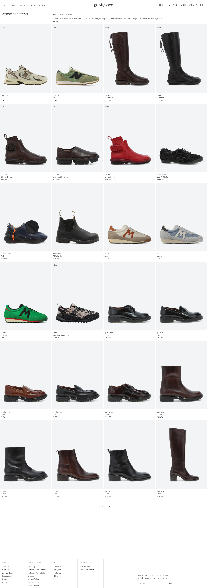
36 (106, 98)
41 (173, 98)
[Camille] (25, 454)
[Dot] (25, 217)
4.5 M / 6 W (15, 98)
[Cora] (129, 296)
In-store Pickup (33, 579)
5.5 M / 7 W (34, 98)
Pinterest (57, 573)
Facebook (57, 567)
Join (170, 583)
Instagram (57, 570)
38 (112, 98)
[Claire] (129, 375)
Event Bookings (33, 585)
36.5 (57, 494)
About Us (5, 567)
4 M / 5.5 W (5, 98)
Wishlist (193, 5)
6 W (54, 335)
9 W (82, 335)
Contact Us (6, 570)
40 (118, 98)
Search (162, 5)
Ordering (31, 567)
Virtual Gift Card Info (87, 570)
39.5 (79, 494)
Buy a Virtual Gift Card (88, 567)
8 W (73, 335)
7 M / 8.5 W (15, 100)
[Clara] (77, 454)
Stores (4, 579)
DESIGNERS (43, 5)
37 (109, 98)
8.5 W (78, 335)
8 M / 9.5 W (34, 100)
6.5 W (59, 335)
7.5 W (69, 335)
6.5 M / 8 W (5, 100)
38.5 (72, 494)
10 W (93, 335)
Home (54, 15)
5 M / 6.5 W (24, 98)
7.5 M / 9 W (25, 100)
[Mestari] (129, 217)
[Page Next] (114, 507)
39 (115, 98)
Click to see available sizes (62, 253)
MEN (14, 5)
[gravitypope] (103, 5)
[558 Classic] (77, 217)
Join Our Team (7, 573)
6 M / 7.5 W (43, 98)
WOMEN (5, 5)
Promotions (6, 576)
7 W (64, 335)
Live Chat (5, 582)
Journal (173, 5)
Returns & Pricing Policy (37, 573)
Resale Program (34, 582)
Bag (202, 5)
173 (109, 507)
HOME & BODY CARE (27, 5)
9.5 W (87, 335)
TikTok (56, 576)
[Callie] (25, 375)
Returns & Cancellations (37, 570)
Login (183, 5)
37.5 (65, 494)
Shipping (31, 576)
